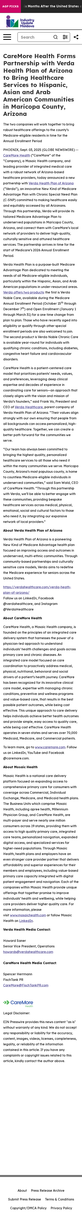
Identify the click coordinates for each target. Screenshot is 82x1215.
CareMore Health (16, 155)
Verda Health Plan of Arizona (51, 183)
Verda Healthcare (29, 407)
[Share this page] (76, 37)
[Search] (55, 37)
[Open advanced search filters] (65, 37)
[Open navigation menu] (7, 37)
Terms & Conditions (59, 1199)
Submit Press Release (24, 1199)
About (22, 1190)
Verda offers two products (23, 292)
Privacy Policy (61, 1208)
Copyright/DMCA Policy (28, 1208)
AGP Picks (10, 6)
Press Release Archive (47, 1190)
